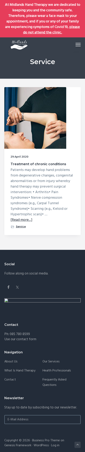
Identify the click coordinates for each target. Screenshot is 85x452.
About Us (11, 361)
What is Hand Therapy (19, 370)
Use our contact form (20, 339)
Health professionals (56, 370)
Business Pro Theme (46, 440)
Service (21, 226)
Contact (10, 379)
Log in (55, 445)
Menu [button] (73, 44)
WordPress (41, 445)
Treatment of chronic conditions (38, 164)
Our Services (51, 361)
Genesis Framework (17, 445)
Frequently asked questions (54, 382)
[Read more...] (21, 220)
